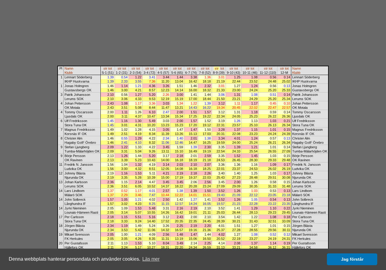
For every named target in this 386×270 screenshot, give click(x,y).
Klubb (69, 72)
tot (110, 68)
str (105, 68)
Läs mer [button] (151, 259)
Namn (69, 68)
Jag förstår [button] (352, 259)
